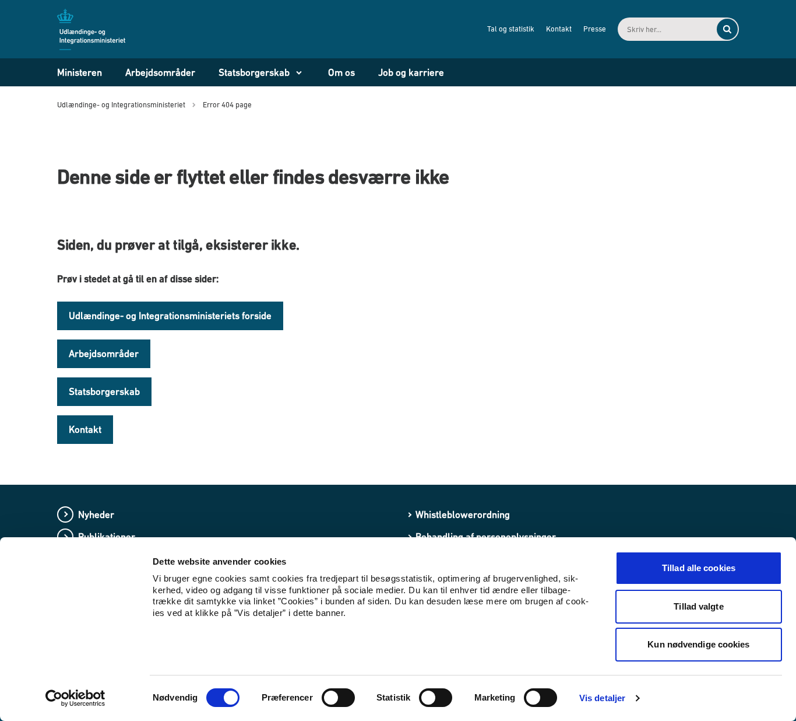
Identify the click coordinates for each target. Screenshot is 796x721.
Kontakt (559, 28)
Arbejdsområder (160, 72)
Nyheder (96, 514)
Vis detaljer (602, 698)
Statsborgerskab (254, 72)
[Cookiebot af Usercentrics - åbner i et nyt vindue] (75, 698)
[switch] (338, 697)
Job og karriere (411, 72)
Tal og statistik (510, 28)
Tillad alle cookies (698, 568)
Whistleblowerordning (462, 514)
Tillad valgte (698, 606)
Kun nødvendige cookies (698, 644)
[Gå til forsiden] (98, 28)
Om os (341, 72)
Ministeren (79, 72)
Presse (594, 28)
